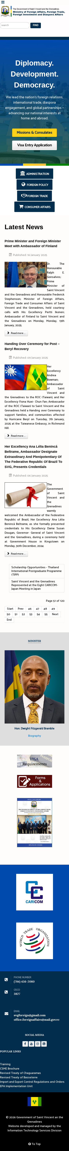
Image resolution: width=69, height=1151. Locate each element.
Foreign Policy (37, 185)
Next (55, 614)
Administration (37, 174)
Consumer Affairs (37, 207)
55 (46, 614)
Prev (21, 608)
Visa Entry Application (34, 145)
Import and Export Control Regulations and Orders (32, 1082)
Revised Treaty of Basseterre (19, 1077)
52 (23, 614)
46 (29, 608)
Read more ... (18, 333)
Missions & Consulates (34, 133)
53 (30, 614)
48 (45, 608)
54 (38, 614)
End (9, 619)
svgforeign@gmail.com (30, 1015)
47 (37, 608)
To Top (36, 1144)
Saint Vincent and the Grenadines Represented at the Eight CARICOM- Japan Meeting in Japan (34, 585)
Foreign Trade (37, 196)
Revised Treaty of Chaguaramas (20, 1073)
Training (5, 1064)
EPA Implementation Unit (16, 1086)
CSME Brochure (9, 1069)
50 (8, 614)
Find (35, 25)
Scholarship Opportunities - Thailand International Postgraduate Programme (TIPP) (36, 571)
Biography (34, 735)
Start (10, 608)
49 (53, 608)
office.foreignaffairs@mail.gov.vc (36, 1020)
